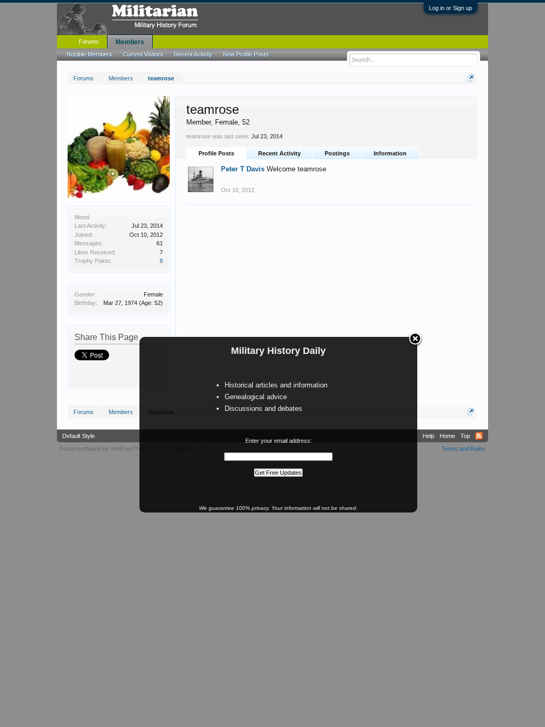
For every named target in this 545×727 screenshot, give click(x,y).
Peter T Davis (243, 169)
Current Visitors (143, 54)
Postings (337, 153)
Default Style (78, 436)
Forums (89, 41)
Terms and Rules (463, 448)
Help (428, 436)
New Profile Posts (246, 54)
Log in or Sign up (450, 8)
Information (390, 153)
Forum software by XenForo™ (133, 448)
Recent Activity (279, 153)
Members (129, 42)
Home (447, 436)
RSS (479, 436)
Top (465, 436)
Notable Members (89, 54)
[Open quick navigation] (470, 78)
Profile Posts (216, 153)
